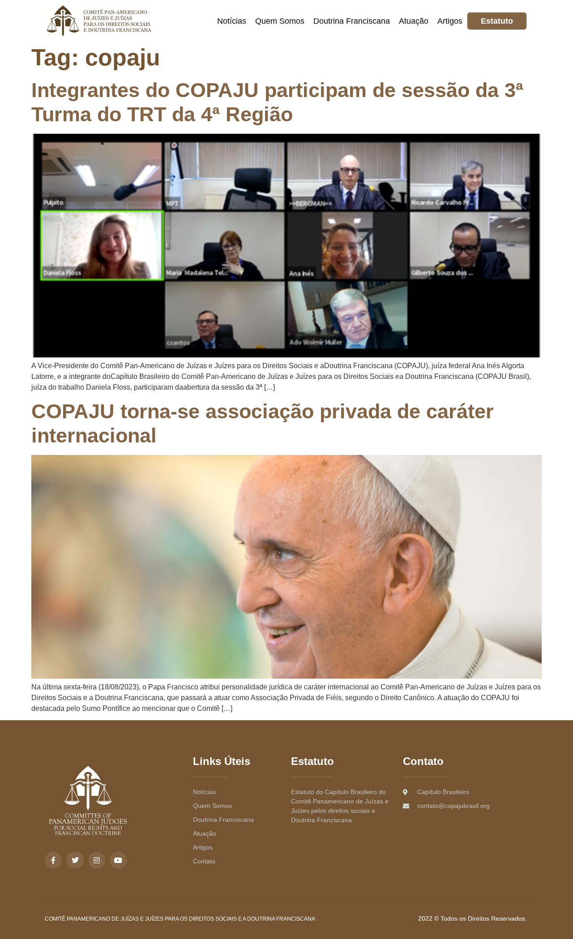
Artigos (449, 21)
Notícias (231, 21)
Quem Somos (279, 21)
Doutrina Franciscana (351, 21)
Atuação (413, 21)
